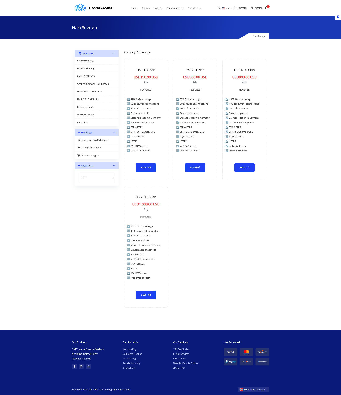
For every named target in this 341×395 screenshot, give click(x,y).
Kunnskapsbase (175, 8)
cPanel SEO (179, 368)
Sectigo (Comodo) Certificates (93, 84)
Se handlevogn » (89, 155)
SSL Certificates (181, 349)
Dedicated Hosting (132, 353)
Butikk (144, 8)
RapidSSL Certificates (88, 99)
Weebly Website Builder (185, 363)
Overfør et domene (90, 147)
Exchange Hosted (86, 107)
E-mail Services (181, 353)
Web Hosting (129, 349)
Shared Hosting (85, 60)
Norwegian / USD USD (255, 389)
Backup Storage (85, 114)
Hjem (134, 8)
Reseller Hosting (85, 68)
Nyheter (159, 8)
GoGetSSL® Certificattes (89, 91)
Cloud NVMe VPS (86, 76)
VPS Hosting (129, 358)
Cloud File (82, 122)
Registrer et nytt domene (94, 140)
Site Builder (179, 358)
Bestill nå (146, 167)
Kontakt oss (194, 8)
